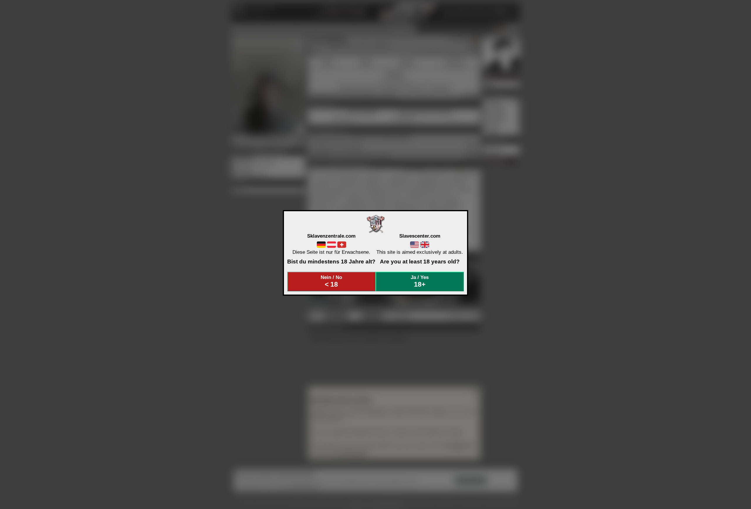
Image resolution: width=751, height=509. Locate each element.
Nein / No (331, 281)
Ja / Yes (420, 281)
